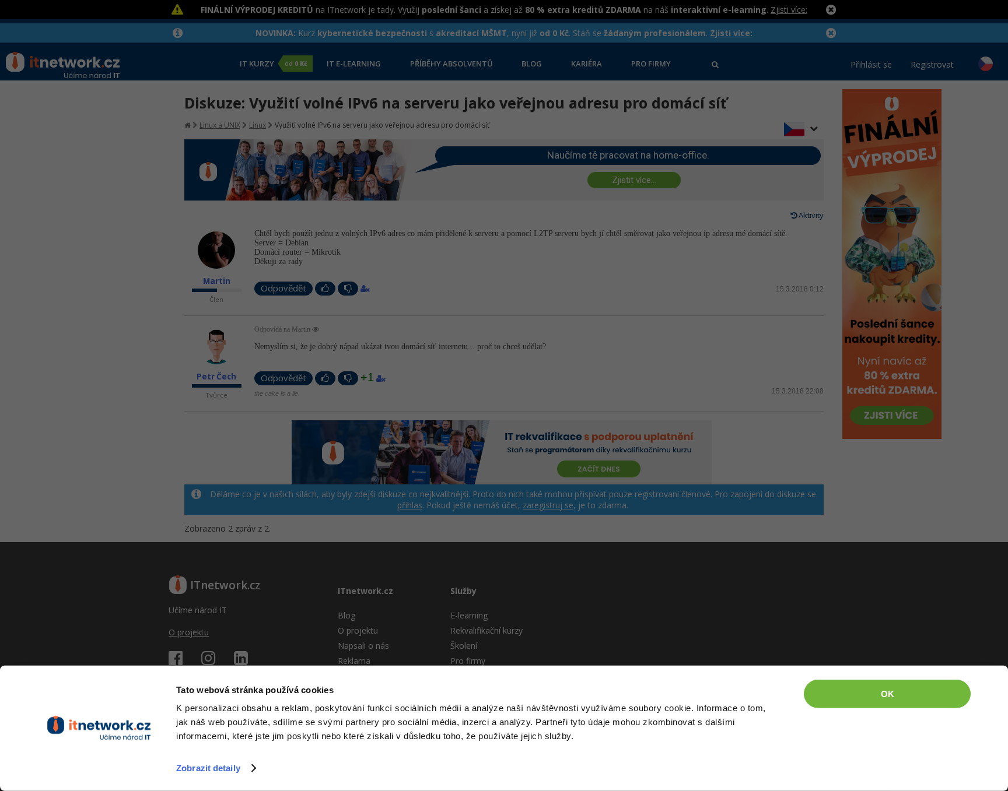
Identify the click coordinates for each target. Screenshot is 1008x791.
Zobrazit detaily (208, 768)
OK (887, 694)
